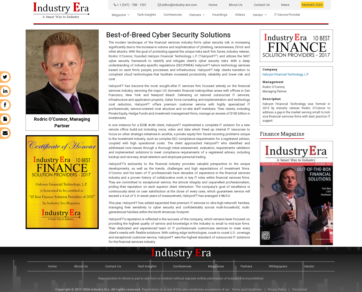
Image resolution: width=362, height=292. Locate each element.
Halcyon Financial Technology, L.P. (286, 74)
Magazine (119, 15)
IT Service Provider (287, 14)
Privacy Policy (277, 289)
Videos (240, 14)
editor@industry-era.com (179, 5)
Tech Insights (146, 14)
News (285, 5)
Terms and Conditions (246, 289)
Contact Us (262, 5)
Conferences (173, 14)
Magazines (216, 266)
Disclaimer (299, 289)
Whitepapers (278, 266)
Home (213, 5)
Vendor (258, 15)
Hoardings (219, 14)
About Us (235, 5)
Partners (195, 15)
